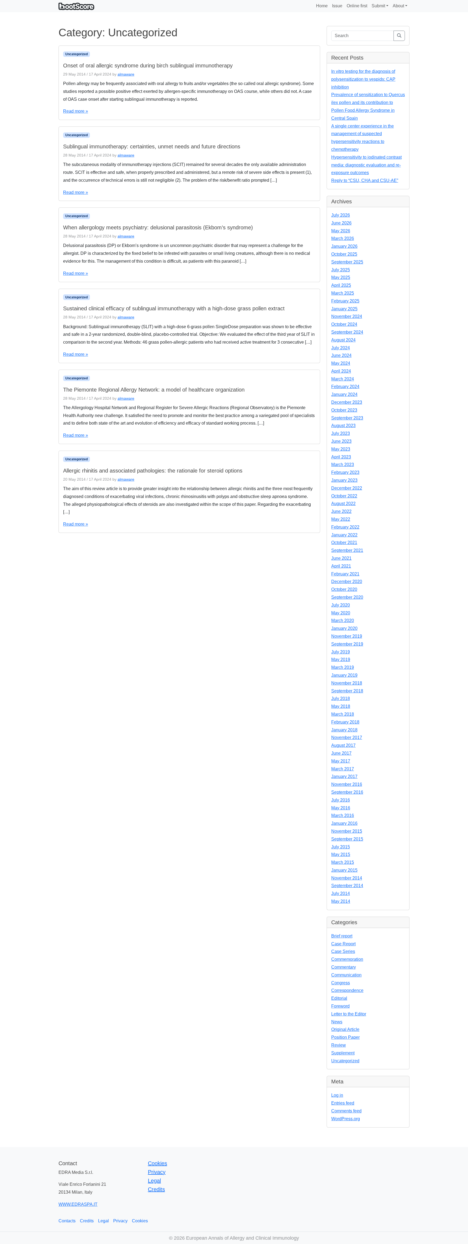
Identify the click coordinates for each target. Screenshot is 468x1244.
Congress (340, 983)
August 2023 (343, 425)
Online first (357, 6)
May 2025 (340, 277)
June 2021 (341, 558)
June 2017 (341, 753)
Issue (337, 6)
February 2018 (345, 722)
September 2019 (347, 644)
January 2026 (344, 246)
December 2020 (346, 581)
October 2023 (344, 410)
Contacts (67, 1221)
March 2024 (342, 379)
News (336, 1022)
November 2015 (346, 831)
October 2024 (344, 324)
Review (338, 1045)
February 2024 (345, 386)
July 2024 (340, 348)
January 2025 (344, 309)
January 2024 (344, 394)
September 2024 (347, 332)
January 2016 (344, 823)
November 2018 (346, 683)
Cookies (157, 1163)
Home (322, 6)
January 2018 (344, 730)
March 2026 (342, 238)
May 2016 (340, 808)
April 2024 (341, 371)
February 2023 (345, 472)
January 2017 (344, 776)
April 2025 (341, 285)
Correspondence (347, 990)
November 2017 (346, 737)
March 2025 (342, 293)
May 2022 (340, 519)
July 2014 (340, 893)
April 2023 (341, 457)
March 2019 (342, 667)
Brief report (341, 936)
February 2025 (345, 301)
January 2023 (344, 480)
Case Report (343, 944)
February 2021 (345, 574)
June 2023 (341, 441)
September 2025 (347, 262)
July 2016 (340, 800)
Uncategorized (76, 54)
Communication (346, 975)
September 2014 (347, 885)
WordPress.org (345, 1118)
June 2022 (341, 511)
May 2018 (340, 706)
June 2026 (341, 223)
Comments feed (346, 1111)
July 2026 (340, 215)
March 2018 (342, 714)
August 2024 (343, 340)
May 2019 (340, 659)
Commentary (343, 967)
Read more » (75, 111)
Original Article (345, 1029)
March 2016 (342, 815)
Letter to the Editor (348, 1014)
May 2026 (340, 231)
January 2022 (344, 535)
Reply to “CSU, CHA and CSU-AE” (364, 180)
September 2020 (347, 597)
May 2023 (340, 449)
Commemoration (347, 959)
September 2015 (347, 839)
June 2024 (341, 355)
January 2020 (344, 628)
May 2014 (340, 901)
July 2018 (340, 698)
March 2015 (342, 862)
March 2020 (342, 620)
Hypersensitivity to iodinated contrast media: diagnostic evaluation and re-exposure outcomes (366, 165)
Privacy (156, 1172)
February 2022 (345, 527)
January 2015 (344, 870)
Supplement (343, 1053)
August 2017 (343, 745)
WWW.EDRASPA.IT (78, 1204)
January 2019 (344, 675)
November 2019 (346, 636)
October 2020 (344, 589)
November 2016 (346, 784)
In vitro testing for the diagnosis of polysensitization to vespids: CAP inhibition (363, 79)
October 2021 (344, 542)
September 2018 (347, 691)
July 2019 (340, 652)
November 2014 (346, 878)
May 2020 (340, 613)
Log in (337, 1095)
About (398, 6)
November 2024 (346, 316)
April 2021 (341, 566)
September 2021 (347, 550)
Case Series (343, 951)
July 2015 (340, 847)
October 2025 (344, 254)
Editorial (339, 998)
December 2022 (346, 488)
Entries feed (342, 1103)
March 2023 (342, 464)
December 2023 (346, 402)
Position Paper (345, 1037)
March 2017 (342, 769)
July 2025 (340, 270)
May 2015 (340, 854)
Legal (154, 1181)
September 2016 (347, 792)
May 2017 (340, 761)
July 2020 (340, 605)
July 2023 (340, 433)
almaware (126, 74)
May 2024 (340, 363)
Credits (156, 1189)
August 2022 (343, 503)
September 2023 (347, 418)
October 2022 (344, 496)
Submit (378, 6)
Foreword (340, 1006)
